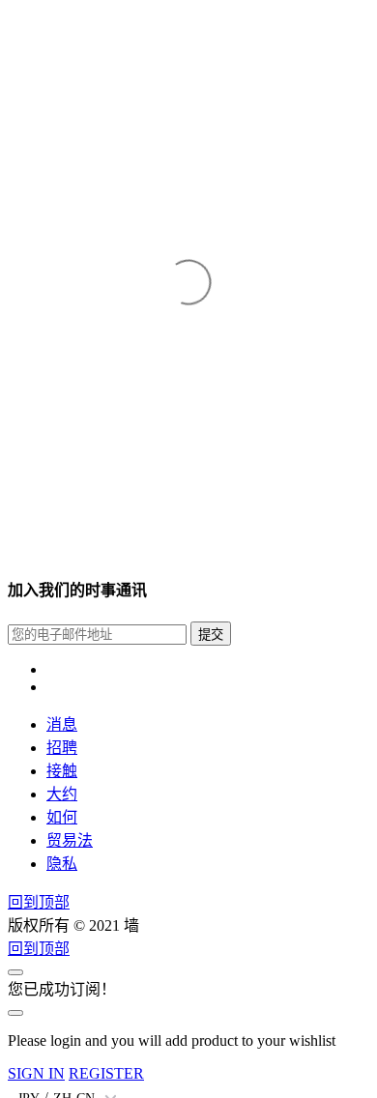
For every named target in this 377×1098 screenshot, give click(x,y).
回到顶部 (39, 902)
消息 (61, 724)
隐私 (61, 863)
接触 (61, 771)
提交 (210, 634)
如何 (61, 817)
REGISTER (106, 1073)
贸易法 (69, 840)
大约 (61, 794)
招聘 (61, 747)
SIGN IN (36, 1073)
